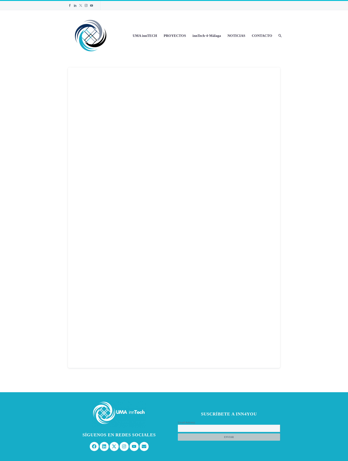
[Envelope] (144, 446)
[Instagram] (86, 5)
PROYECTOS (175, 36)
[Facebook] (69, 5)
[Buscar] (279, 35)
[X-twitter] (114, 446)
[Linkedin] (104, 446)
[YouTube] (91, 5)
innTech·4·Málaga (206, 36)
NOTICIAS (236, 36)
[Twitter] (80, 5)
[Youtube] (134, 446)
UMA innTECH (145, 36)
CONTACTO (262, 36)
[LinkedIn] (75, 5)
